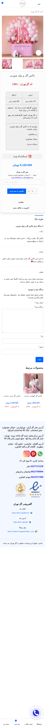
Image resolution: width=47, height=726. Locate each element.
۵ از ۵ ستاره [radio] (23, 303)
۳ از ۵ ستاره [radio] (27, 303)
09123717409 (37, 647)
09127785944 (37, 641)
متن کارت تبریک (22, 172)
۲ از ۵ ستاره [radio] (29, 303)
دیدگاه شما (38, 307)
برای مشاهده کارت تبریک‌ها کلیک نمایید (22, 177)
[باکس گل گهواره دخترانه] (33, 383)
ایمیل (40, 347)
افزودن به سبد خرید (17, 191)
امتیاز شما (39, 303)
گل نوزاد (34, 12)
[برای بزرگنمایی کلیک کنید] (38, 53)
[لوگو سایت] (22, 4)
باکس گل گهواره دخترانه (33, 396)
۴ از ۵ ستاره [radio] (25, 303)
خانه (41, 12)
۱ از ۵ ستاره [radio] (31, 303)
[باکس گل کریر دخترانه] (12, 468)
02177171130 (37, 636)
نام (41, 336)
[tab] (39, 218)
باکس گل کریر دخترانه (12, 565)
